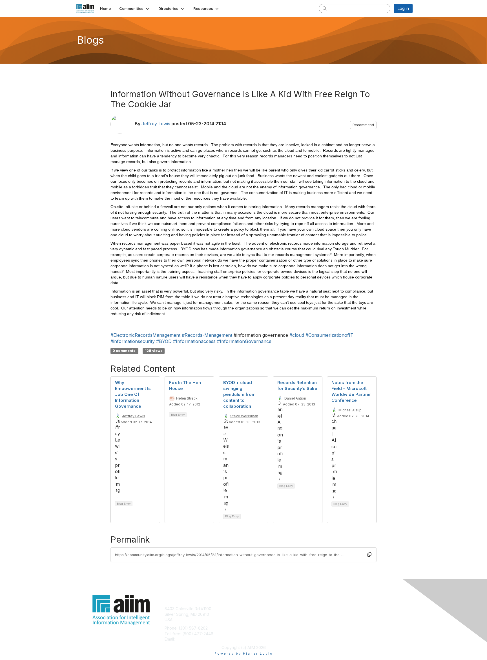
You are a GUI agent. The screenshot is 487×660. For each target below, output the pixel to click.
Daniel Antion (295, 398)
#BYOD (164, 341)
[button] (134, 8)
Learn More (256, 619)
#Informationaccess (194, 341)
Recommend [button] (363, 125)
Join (250, 608)
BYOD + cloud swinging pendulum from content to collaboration (239, 394)
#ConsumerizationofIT (329, 335)
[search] (325, 8)
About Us (335, 608)
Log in (403, 8)
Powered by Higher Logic (243, 653)
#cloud (296, 335)
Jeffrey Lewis (155, 123)
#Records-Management (207, 335)
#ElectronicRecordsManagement (145, 335)
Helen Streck (187, 398)
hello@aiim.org (189, 639)
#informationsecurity (132, 341)
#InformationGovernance (244, 341)
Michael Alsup (350, 410)
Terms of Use (339, 614)
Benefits (253, 614)
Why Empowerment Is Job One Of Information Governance (133, 394)
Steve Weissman (244, 416)
